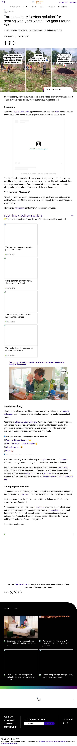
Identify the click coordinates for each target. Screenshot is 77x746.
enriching (47, 473)
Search (63, 2)
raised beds (38, 507)
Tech (42, 7)
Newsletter (15, 7)
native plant (19, 208)
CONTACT (10, 727)
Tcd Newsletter (34, 719)
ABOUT (8, 717)
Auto (34, 7)
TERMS (8, 724)
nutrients (29, 473)
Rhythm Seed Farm (21, 112)
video (57, 112)
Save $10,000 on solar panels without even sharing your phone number (20, 677)
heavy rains (63, 467)
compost (63, 459)
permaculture (53, 510)
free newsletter (21, 584)
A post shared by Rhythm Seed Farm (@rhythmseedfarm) (38, 173)
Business (51, 7)
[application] (38, 383)
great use (24, 494)
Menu (73, 2)
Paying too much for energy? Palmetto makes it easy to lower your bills (56, 643)
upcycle (43, 459)
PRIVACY (9, 720)
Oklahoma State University (26, 422)
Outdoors (62, 7)
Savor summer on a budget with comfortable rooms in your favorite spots (21, 643)
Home (26, 7)
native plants (49, 476)
